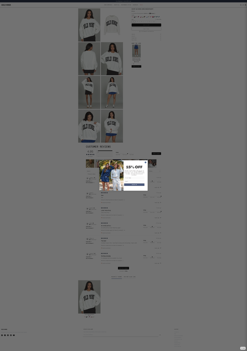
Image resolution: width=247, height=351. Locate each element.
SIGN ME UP (134, 184)
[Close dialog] (145, 162)
